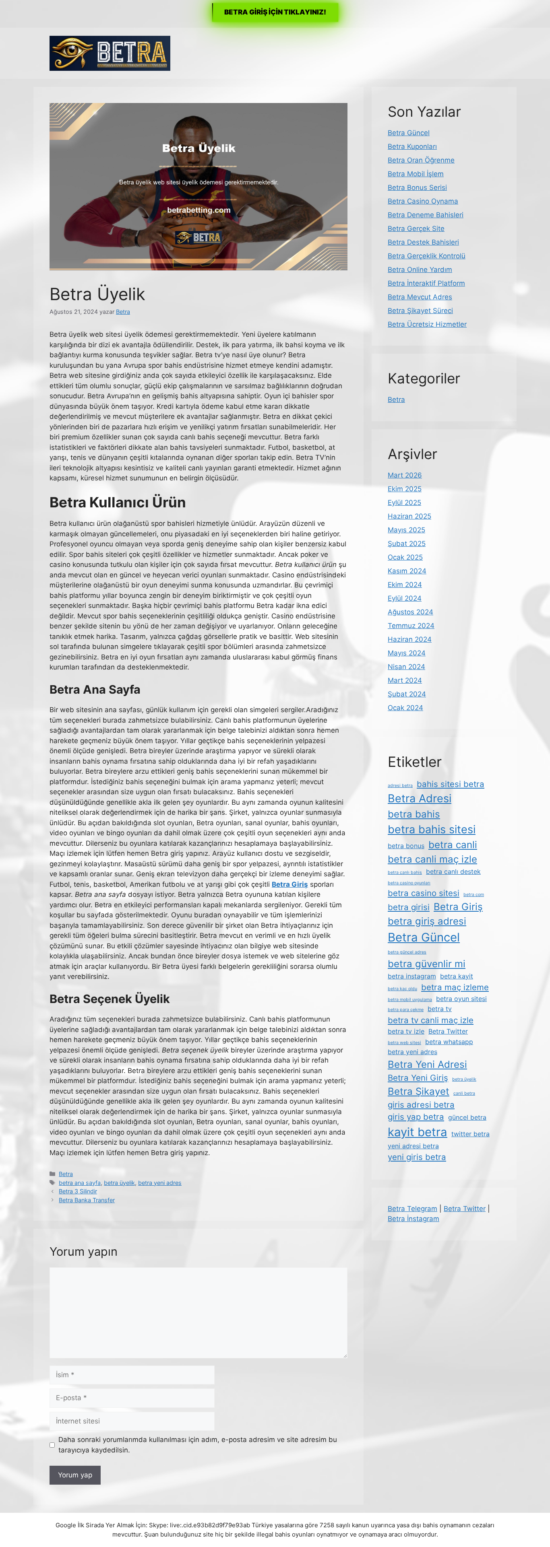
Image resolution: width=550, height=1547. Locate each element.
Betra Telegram (412, 1209)
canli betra (464, 1093)
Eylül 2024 (405, 598)
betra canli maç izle (432, 859)
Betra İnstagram (413, 1219)
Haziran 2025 (409, 516)
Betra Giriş (458, 907)
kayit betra (417, 1132)
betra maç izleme (455, 987)
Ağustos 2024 (410, 612)
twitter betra (470, 1134)
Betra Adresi (419, 798)
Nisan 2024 (406, 667)
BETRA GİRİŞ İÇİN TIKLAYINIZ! (275, 12)
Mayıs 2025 (406, 530)
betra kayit (456, 976)
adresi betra (400, 785)
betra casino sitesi (423, 893)
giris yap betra (416, 1117)
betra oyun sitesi (461, 999)
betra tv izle (406, 1031)
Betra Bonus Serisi (417, 187)
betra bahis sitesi (432, 829)
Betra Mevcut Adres (420, 297)
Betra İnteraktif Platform (426, 283)
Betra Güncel (409, 133)
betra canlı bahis (405, 872)
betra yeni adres (160, 1182)
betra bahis (414, 814)
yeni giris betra (417, 1157)
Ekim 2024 (405, 585)
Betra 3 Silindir (78, 1191)
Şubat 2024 (407, 694)
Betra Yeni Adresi (427, 1064)
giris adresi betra (421, 1105)
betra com (473, 894)
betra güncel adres (407, 952)
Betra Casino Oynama (423, 201)
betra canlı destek (453, 871)
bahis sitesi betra (450, 784)
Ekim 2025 (405, 489)
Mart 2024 (405, 680)
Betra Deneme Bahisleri (425, 215)
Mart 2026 (405, 475)
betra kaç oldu (402, 988)
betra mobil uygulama (410, 999)
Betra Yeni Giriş (418, 1078)
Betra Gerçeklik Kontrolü (426, 256)
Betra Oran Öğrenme (421, 160)
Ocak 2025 (405, 557)
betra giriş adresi (427, 921)
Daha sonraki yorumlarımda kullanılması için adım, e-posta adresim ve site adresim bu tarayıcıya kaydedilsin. (197, 1445)
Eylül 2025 (404, 503)
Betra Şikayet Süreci (420, 311)
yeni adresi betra (413, 1146)
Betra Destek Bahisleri (423, 242)
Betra (66, 1173)
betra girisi (409, 907)
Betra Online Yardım (420, 270)
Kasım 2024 (407, 571)
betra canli (452, 845)
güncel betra (467, 1117)
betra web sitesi (404, 1042)
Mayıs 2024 (407, 653)
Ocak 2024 (405, 708)
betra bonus (406, 846)
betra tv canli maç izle (430, 1020)
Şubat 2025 (407, 544)
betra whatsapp (449, 1042)
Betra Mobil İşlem (416, 174)
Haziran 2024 (410, 639)
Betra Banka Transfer (87, 1200)
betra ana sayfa (80, 1182)
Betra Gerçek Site (416, 229)
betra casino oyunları (409, 883)
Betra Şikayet (418, 1091)
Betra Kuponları (412, 146)
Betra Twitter (448, 1031)
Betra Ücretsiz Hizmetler (427, 324)
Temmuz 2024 (411, 626)
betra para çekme (406, 1009)
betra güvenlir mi (426, 964)
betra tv (440, 1009)
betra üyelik (119, 1182)
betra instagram (412, 976)
